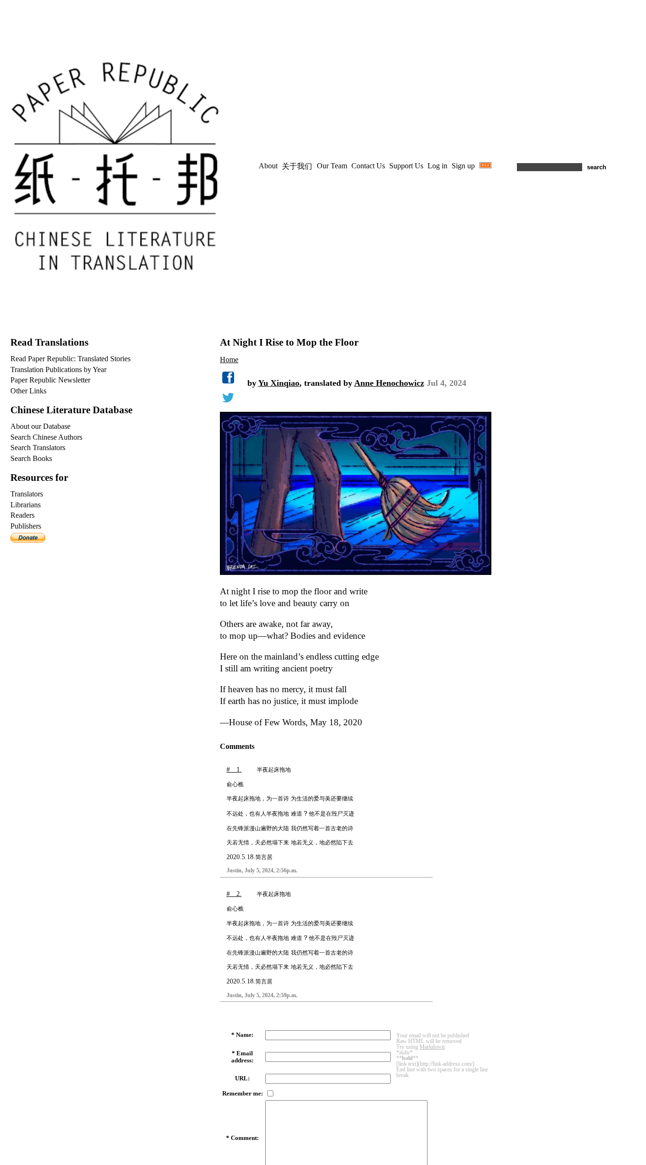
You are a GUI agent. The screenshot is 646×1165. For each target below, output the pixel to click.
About (268, 166)
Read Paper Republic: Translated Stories (70, 359)
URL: (242, 1078)
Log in (437, 166)
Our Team (332, 166)
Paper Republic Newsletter (50, 380)
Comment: (245, 1138)
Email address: (242, 1057)
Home (229, 360)
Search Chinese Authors (46, 437)
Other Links (28, 391)
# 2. (234, 893)
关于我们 (297, 166)
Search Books (31, 458)
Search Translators (37, 447)
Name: (244, 1035)
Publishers (25, 526)
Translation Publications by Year (58, 369)
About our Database (40, 426)
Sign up (463, 166)
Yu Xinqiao (278, 383)
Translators (26, 494)
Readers (22, 515)
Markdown (432, 1047)
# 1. (234, 769)
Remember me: (242, 1093)
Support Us (406, 166)
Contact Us (368, 166)
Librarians (25, 505)
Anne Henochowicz (389, 383)
